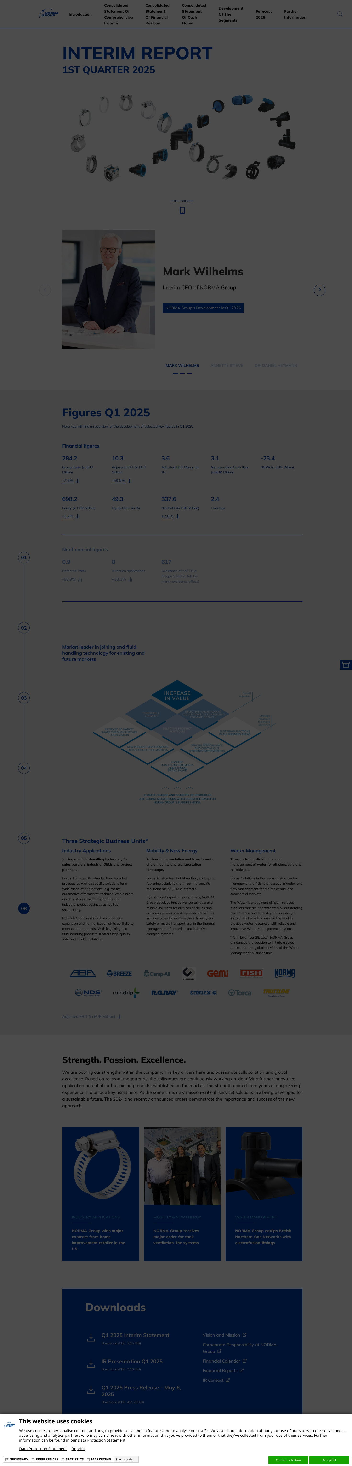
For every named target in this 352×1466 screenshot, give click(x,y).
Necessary (18, 1459)
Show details (124, 1459)
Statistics (75, 1459)
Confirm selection (288, 1460)
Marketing (101, 1459)
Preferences (47, 1459)
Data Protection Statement (101, 1440)
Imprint (78, 1448)
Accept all (329, 1460)
